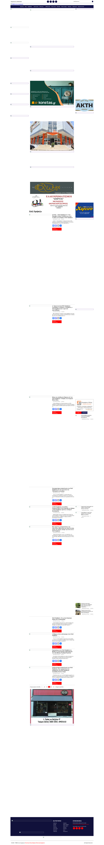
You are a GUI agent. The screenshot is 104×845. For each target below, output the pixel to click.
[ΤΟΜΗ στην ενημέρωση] (17, 4)
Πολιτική (53, 6)
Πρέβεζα (30, 6)
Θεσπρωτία (65, 831)
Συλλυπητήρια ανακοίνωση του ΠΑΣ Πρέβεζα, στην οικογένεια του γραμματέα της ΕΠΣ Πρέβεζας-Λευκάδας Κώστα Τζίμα (62, 669)
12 (44, 687)
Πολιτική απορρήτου (40, 842)
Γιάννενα (64, 828)
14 (49, 687)
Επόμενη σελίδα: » (60, 687)
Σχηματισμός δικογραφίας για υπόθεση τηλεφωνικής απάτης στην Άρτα (87, 507)
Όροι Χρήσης (32, 842)
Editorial (75, 6)
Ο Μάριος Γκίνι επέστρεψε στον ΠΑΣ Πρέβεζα (62, 634)
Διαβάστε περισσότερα (55, 229)
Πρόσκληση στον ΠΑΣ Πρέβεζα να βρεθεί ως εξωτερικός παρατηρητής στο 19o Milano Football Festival (62, 651)
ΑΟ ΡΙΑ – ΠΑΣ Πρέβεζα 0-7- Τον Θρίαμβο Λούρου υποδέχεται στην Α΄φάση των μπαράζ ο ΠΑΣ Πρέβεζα (62, 216)
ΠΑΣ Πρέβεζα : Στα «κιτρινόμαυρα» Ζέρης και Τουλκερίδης (62, 618)
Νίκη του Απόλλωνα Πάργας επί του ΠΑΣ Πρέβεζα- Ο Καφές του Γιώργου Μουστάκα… (62, 398)
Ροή (26, 6)
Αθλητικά (48, 6)
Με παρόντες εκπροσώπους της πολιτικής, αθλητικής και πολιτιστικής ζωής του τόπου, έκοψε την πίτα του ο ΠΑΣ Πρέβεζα (63, 529)
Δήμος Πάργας (66, 824)
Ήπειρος (41, 6)
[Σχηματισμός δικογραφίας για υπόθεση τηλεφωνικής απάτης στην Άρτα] (78, 506)
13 (46, 687)
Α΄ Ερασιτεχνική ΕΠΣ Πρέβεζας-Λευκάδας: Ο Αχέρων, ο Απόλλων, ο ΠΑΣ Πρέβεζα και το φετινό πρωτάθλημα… (62, 308)
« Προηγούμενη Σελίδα (35, 687)
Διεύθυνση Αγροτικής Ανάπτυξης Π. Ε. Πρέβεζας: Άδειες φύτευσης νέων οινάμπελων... (86, 605)
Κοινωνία (36, 6)
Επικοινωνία (81, 6)
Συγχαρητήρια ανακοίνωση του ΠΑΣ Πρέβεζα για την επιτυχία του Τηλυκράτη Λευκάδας (62, 490)
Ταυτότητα (27, 842)
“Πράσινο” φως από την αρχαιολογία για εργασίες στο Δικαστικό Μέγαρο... (87, 611)
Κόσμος (69, 6)
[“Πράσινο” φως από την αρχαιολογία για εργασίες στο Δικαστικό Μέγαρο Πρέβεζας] (78, 614)
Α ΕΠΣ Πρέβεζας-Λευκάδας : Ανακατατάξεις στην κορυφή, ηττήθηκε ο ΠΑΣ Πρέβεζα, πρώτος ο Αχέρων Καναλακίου (63, 509)
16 (53, 687)
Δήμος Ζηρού (65, 825)
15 (51, 687)
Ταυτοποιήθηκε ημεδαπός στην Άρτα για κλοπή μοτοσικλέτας (86, 416)
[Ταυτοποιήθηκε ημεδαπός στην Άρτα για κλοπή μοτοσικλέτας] (78, 415)
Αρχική (22, 6)
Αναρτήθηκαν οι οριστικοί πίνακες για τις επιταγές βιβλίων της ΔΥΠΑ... (86, 513)
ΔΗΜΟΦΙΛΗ (84, 412)
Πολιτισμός (64, 6)
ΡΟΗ (78, 412)
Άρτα (64, 830)
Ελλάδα (58, 6)
